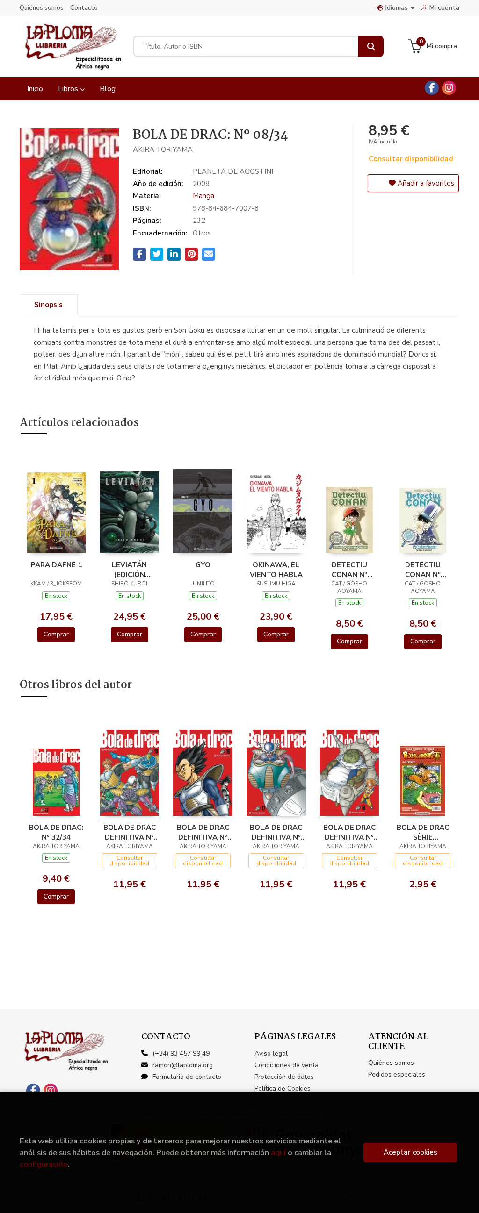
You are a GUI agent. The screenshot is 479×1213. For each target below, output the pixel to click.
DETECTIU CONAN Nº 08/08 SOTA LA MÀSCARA (423, 569)
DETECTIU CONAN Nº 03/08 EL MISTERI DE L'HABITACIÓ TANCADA (349, 569)
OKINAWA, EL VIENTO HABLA (276, 569)
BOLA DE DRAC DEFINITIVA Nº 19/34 (129, 832)
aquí (278, 1152)
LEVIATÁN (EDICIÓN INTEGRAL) (129, 569)
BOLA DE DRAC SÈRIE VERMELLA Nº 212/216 (423, 832)
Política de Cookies (282, 1088)
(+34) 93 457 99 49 (181, 1053)
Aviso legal (271, 1053)
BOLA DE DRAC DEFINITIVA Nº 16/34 (203, 832)
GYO (203, 565)
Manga (203, 195)
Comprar (56, 634)
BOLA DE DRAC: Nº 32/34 (56, 832)
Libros (69, 89)
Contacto (84, 8)
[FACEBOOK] (432, 88)
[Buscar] (371, 46)
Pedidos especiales (396, 1074)
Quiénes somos (42, 8)
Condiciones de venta (286, 1065)
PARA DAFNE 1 (56, 565)
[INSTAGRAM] (449, 88)
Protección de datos (284, 1076)
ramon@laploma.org (182, 1065)
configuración (43, 1164)
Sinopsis (48, 304)
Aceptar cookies (410, 1152)
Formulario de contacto (186, 1076)
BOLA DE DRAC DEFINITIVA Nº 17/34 (276, 832)
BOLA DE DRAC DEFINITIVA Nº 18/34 (349, 832)
